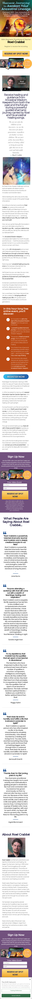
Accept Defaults (16, 995)
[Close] (30, 979)
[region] (16, 988)
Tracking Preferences (16, 990)
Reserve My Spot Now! (15, 495)
